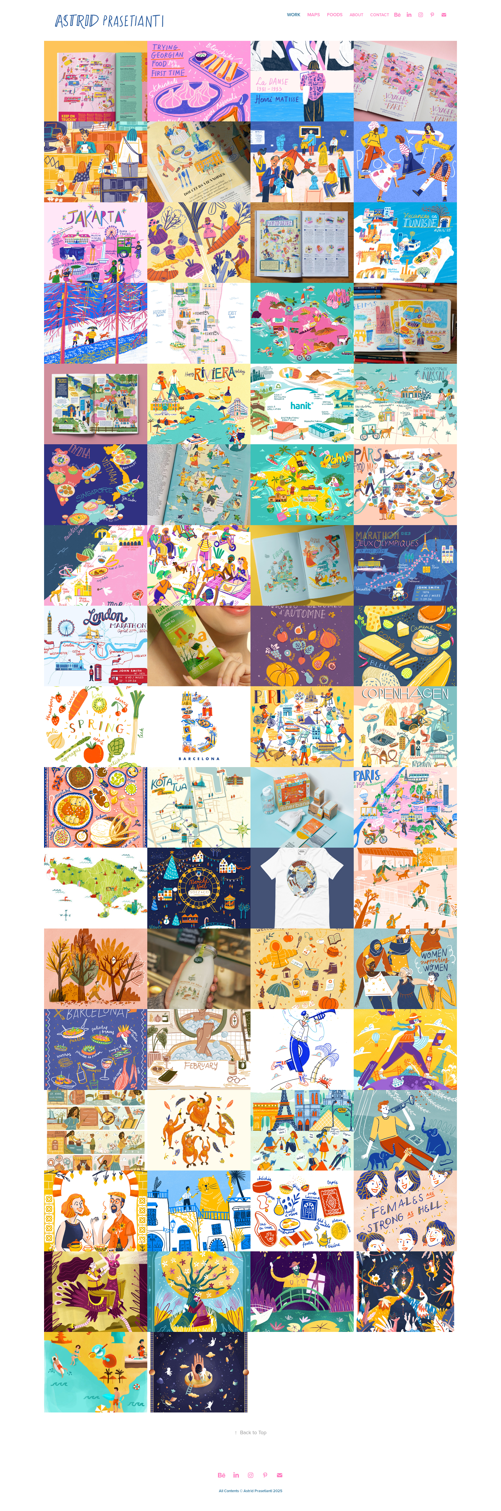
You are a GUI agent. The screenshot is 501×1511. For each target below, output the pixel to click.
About (356, 15)
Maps (313, 14)
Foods (335, 14)
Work (293, 14)
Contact (379, 15)
